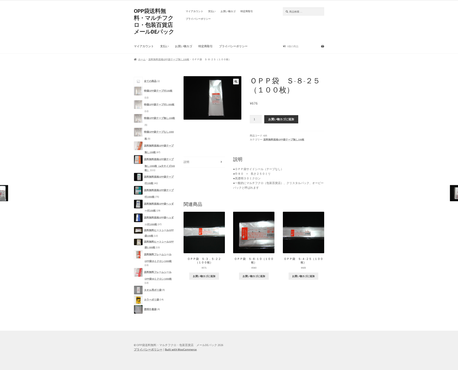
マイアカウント (194, 11)
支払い (212, 11)
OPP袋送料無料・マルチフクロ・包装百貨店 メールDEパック (156, 21)
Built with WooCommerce (181, 349)
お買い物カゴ (228, 11)
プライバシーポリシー (198, 18)
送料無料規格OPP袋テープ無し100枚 (168, 59)
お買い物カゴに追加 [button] (204, 276)
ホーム (142, 59)
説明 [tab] (186, 162)
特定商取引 (246, 11)
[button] (236, 81)
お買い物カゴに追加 (281, 119)
